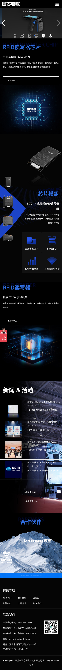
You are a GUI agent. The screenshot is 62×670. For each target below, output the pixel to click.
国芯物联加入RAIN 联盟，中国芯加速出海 (43, 462)
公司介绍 (22, 603)
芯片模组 (22, 598)
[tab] (8, 182)
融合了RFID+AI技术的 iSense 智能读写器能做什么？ (43, 401)
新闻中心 (7, 603)
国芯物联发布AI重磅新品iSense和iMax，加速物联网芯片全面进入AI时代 (43, 442)
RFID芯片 (7, 598)
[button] (4, 23)
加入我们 (37, 603)
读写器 (36, 598)
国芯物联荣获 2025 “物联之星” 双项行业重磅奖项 (43, 422)
